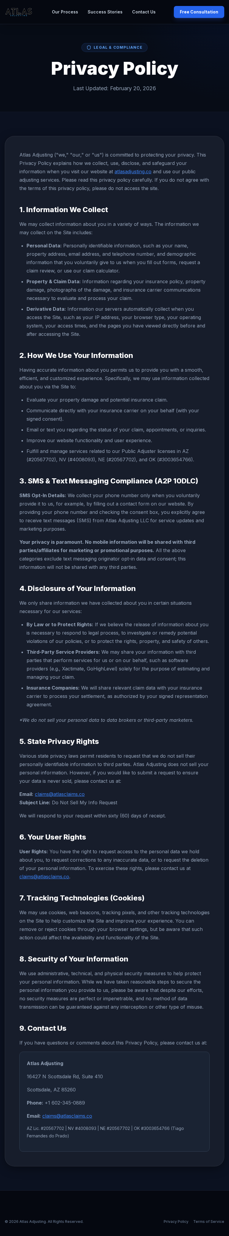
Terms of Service (208, 1221)
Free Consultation (199, 11)
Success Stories (105, 11)
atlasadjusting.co (132, 171)
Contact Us (144, 11)
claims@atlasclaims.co (60, 794)
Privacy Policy (176, 1221)
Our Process (65, 11)
